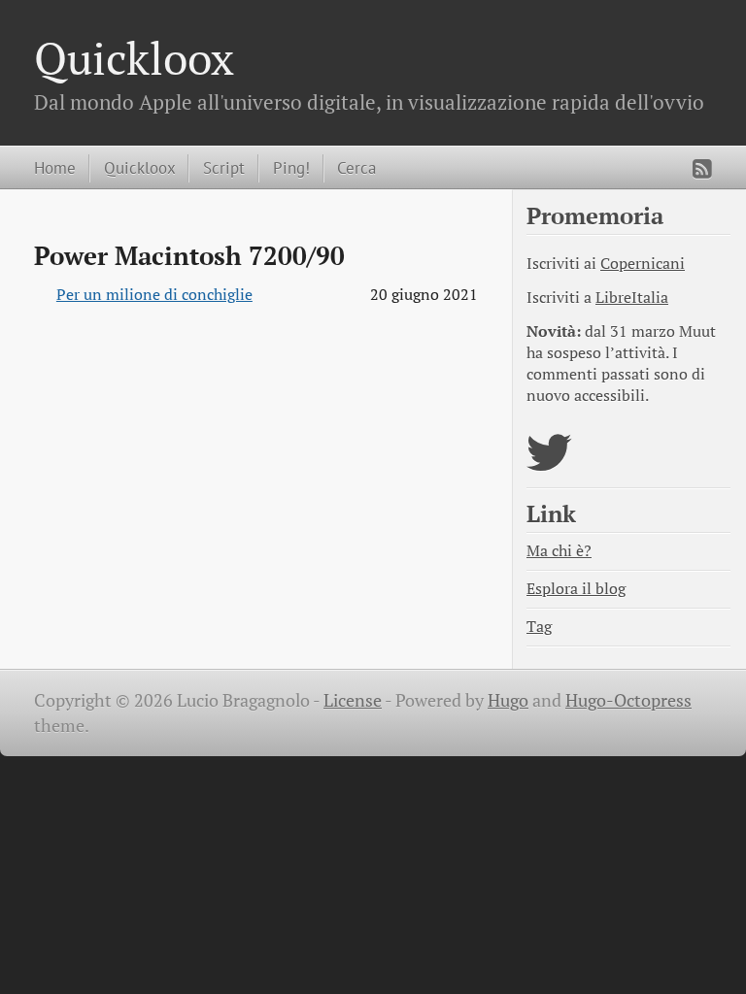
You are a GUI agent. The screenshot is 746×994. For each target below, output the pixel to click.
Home (55, 167)
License (352, 700)
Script (224, 167)
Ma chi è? (559, 551)
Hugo (508, 700)
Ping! (291, 167)
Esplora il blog (576, 589)
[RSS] (702, 168)
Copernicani (642, 263)
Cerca (356, 167)
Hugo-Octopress (628, 700)
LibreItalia (631, 297)
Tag (539, 626)
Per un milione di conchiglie (154, 294)
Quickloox (134, 57)
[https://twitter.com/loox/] (549, 464)
